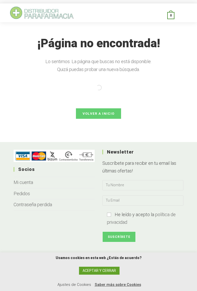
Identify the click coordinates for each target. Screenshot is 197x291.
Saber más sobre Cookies (118, 284)
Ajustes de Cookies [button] (74, 284)
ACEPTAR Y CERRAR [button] (99, 271)
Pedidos (22, 193)
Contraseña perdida (33, 204)
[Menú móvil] (180, 15)
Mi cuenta (23, 182)
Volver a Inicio (99, 113)
